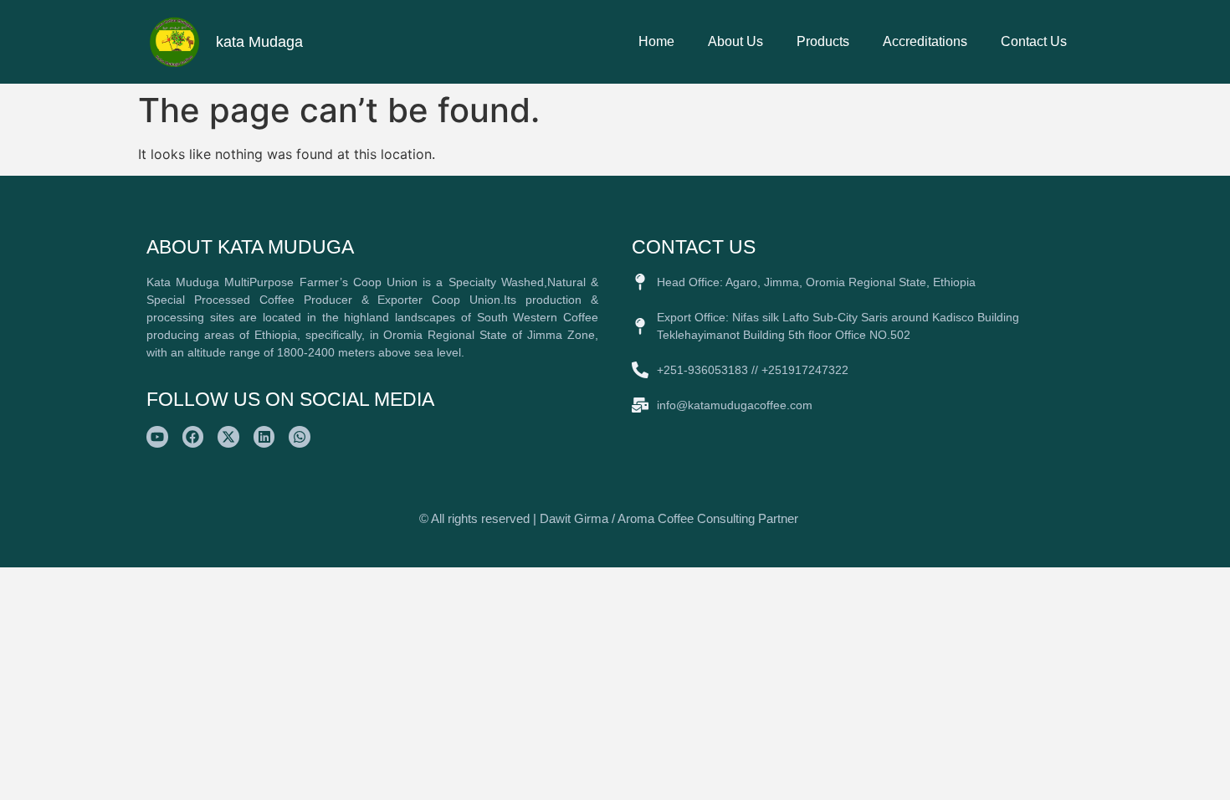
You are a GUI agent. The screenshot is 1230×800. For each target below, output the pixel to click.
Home (656, 41)
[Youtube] (157, 437)
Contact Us (1034, 41)
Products (823, 41)
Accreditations (925, 41)
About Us (735, 41)
